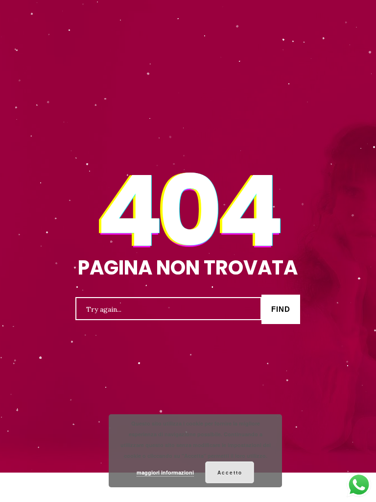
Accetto (229, 472)
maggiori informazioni (165, 472)
